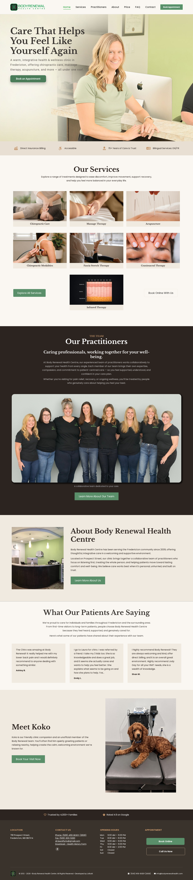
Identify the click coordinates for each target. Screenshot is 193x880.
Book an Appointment (28, 78)
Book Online (165, 841)
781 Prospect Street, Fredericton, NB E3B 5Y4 (21, 836)
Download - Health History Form (70, 844)
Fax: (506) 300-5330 (65, 838)
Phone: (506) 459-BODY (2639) (70, 835)
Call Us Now (166, 851)
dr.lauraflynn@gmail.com (67, 841)
